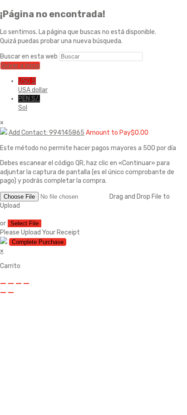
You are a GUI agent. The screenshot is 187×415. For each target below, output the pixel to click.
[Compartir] (18, 283)
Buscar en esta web (29, 56)
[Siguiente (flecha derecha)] (11, 292)
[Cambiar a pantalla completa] (11, 283)
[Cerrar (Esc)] (26, 283)
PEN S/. (29, 103)
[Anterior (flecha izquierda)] (3, 292)
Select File (24, 223)
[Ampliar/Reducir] (3, 283)
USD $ (33, 85)
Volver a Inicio (20, 65)
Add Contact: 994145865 (46, 133)
